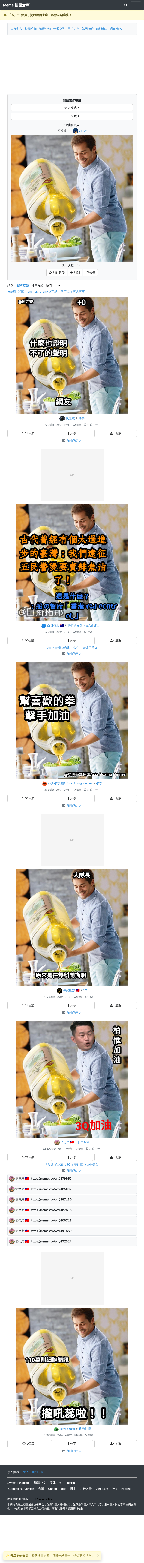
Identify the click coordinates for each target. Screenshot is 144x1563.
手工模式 (71, 116)
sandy (83, 131)
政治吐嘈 (85, 1429)
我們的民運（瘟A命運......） (85, 626)
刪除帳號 (37, 1472)
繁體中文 (40, 1483)
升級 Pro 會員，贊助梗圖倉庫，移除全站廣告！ (40, 15)
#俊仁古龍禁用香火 (85, 648)
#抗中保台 (91, 1165)
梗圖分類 (31, 29)
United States (57, 1489)
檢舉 (79, 425)
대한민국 (86, 1489)
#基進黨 (77, 1165)
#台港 (66, 648)
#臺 (48, 648)
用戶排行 (74, 29)
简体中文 (56, 1483)
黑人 (26, 1472)
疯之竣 (70, 418)
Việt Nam (102, 1489)
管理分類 (59, 29)
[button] (96, 425)
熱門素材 (102, 29)
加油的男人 (74, 441)
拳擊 (99, 783)
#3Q (67, 1165)
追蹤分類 (45, 29)
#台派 (59, 1165)
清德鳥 (65, 1142)
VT (85, 990)
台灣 (41, 1489)
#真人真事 (78, 292)
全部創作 (16, 29)
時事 (82, 418)
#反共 (50, 1165)
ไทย (114, 1489)
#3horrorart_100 (37, 292)
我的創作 (116, 29)
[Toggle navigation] (135, 5)
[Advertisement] (72, 63)
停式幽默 (69, 990)
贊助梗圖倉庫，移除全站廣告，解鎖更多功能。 (50, 1556)
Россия (125, 1489)
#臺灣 (57, 648)
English (70, 1483)
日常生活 (84, 1142)
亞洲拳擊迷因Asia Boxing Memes (70, 783)
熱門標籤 (88, 29)
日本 (73, 1489)
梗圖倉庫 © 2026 (17, 1499)
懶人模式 (71, 108)
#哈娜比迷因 (15, 292)
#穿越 (53, 292)
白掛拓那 (53, 626)
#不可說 (64, 292)
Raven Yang (67, 1429)
